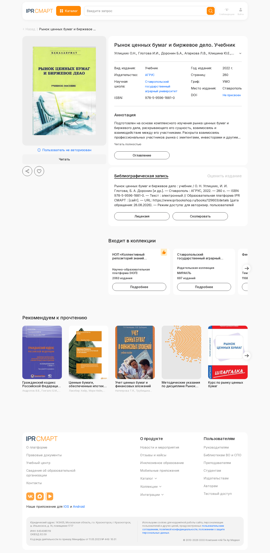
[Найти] (211, 11)
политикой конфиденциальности (178, 529)
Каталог (71, 11)
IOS (66, 506)
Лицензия (141, 216)
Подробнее (139, 287)
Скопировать (200, 216)
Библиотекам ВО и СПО (222, 455)
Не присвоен (232, 95)
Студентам (212, 470)
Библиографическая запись (141, 176)
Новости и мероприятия (159, 447)
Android (79, 506)
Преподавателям (217, 463)
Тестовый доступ (218, 494)
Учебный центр (38, 463)
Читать (64, 159)
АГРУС (150, 75)
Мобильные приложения (159, 470)
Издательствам (216, 478)
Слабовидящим (226, 14)
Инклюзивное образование (162, 463)
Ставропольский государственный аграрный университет (161, 86)
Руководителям (216, 447)
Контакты (34, 483)
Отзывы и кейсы (153, 455)
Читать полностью (127, 144)
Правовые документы (44, 455)
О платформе (36, 447)
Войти (241, 14)
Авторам (211, 486)
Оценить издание (224, 176)
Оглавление (142, 155)
